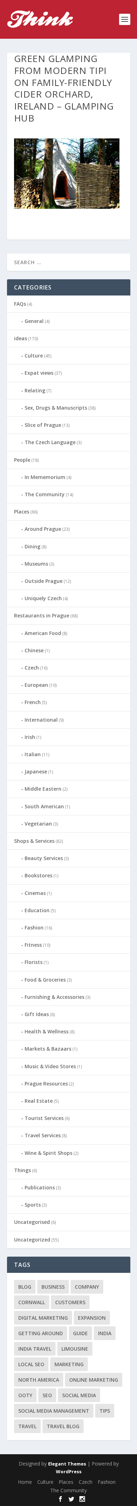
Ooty (25, 1395)
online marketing (93, 1379)
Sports (33, 1204)
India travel (34, 1348)
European (36, 685)
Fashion (34, 927)
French (33, 702)
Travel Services (43, 1135)
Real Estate (39, 1100)
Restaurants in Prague (41, 615)
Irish (30, 737)
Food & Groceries (45, 979)
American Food (43, 633)
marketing (69, 1364)
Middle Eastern (43, 788)
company (87, 1286)
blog (24, 1286)
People (22, 459)
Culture (34, 355)
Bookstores (38, 875)
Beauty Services (44, 858)
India (104, 1333)
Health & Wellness (46, 1031)
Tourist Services (44, 1118)
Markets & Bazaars (48, 1048)
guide (80, 1333)
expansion (92, 1317)
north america (38, 1379)
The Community (45, 494)
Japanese (36, 771)
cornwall (31, 1302)
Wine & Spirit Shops (48, 1153)
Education (37, 910)
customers (70, 1302)
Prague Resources (46, 1083)
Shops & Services (34, 841)
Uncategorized (32, 1239)
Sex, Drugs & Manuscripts (56, 407)
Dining (32, 546)
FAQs (20, 303)
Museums (36, 563)
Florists (34, 962)
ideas (20, 338)
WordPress (68, 1471)
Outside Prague (44, 581)
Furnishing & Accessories (54, 997)
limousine (74, 1348)
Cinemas (35, 893)
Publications (40, 1187)
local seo (31, 1364)
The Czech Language (50, 442)
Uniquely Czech (43, 598)
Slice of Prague (43, 425)
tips (104, 1410)
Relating (35, 390)
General (34, 321)
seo (47, 1395)
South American (44, 806)
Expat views (39, 372)
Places (21, 511)
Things (22, 1170)
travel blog (63, 1426)
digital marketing (43, 1317)
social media (79, 1395)
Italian (33, 754)
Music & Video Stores (50, 1066)
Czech (32, 667)
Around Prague (43, 528)
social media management (53, 1410)
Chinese (34, 650)
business (53, 1286)
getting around (40, 1333)
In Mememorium (45, 477)
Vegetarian (38, 823)
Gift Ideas (37, 1014)
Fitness (33, 944)
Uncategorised (32, 1222)
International (41, 719)
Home (25, 1482)
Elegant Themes (67, 1464)
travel (27, 1426)
